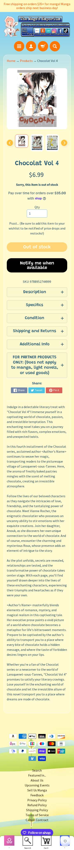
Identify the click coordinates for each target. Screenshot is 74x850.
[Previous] (10, 143)
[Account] (31, 46)
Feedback (37, 795)
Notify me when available (37, 265)
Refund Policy (37, 805)
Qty (37, 207)
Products (26, 61)
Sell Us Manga (37, 790)
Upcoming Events (37, 785)
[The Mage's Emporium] (37, 26)
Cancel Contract (37, 820)
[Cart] (43, 46)
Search (37, 770)
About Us (37, 780)
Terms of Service (37, 815)
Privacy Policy (37, 800)
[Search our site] (55, 46)
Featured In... (37, 775)
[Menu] (19, 46)
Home (11, 61)
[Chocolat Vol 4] (21, 141)
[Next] (64, 143)
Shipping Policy (37, 810)
